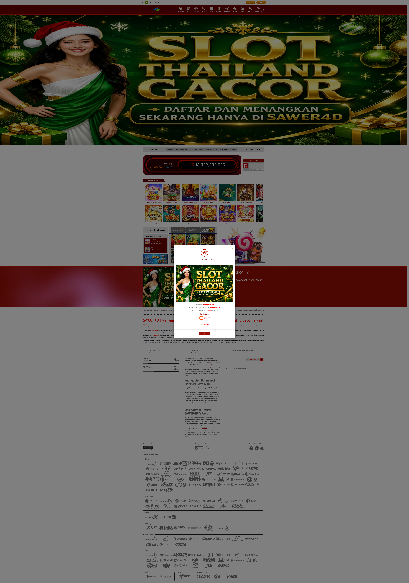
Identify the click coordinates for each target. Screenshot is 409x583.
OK (204, 333)
